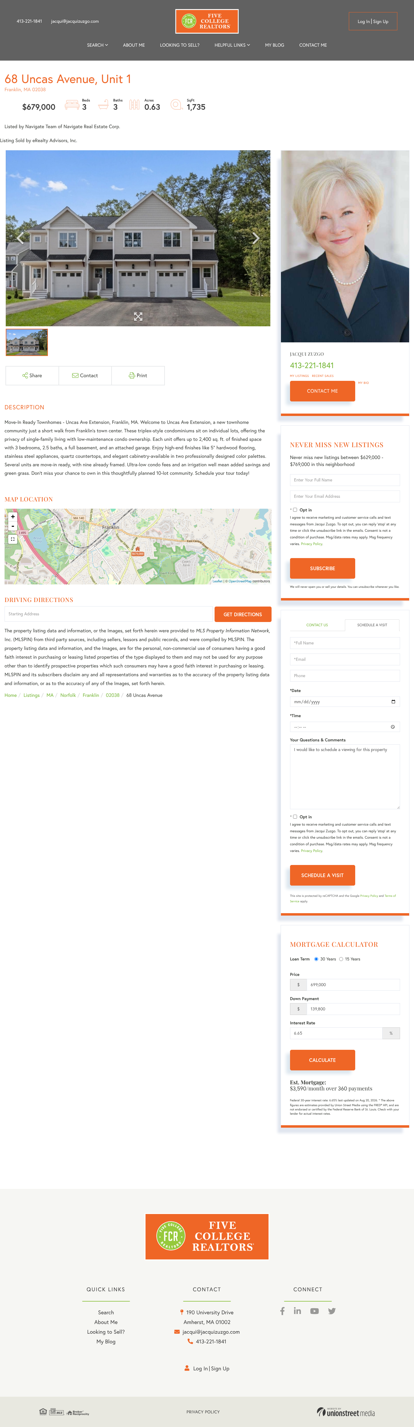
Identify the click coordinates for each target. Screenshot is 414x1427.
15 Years (352, 959)
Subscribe (322, 568)
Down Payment (304, 998)
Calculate (322, 1060)
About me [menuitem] (134, 45)
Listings (32, 695)
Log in (364, 21)
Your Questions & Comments (318, 740)
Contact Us (317, 625)
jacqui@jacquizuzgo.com (75, 21)
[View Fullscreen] (12, 539)
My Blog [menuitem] (274, 45)
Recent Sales (323, 376)
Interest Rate (302, 1023)
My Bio (363, 383)
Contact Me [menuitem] (313, 45)
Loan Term (300, 959)
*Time (295, 715)
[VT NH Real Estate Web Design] (346, 1411)
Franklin (91, 695)
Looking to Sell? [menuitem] (179, 45)
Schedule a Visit (372, 625)
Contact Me (322, 391)
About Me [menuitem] (106, 1322)
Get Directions (243, 614)
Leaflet (218, 581)
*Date (295, 690)
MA (50, 695)
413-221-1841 (29, 21)
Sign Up (381, 21)
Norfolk (68, 695)
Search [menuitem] (95, 45)
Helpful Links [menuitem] (230, 45)
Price (295, 974)
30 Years (328, 959)
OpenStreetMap (240, 581)
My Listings (299, 376)
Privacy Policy (311, 544)
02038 (113, 695)
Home (11, 695)
